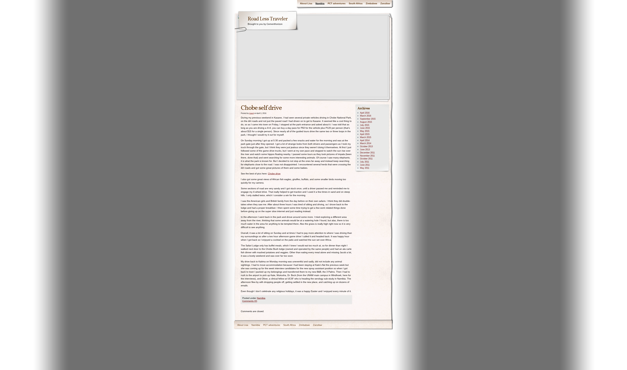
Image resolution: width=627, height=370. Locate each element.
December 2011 (367, 152)
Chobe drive (274, 173)
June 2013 (365, 149)
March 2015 (365, 137)
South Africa (355, 3)
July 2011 (364, 162)
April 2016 (365, 113)
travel (251, 113)
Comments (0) (249, 301)
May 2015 (364, 131)
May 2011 (364, 168)
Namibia (319, 3)
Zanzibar (385, 3)
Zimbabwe (371, 3)
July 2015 (364, 125)
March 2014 (365, 143)
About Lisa (306, 3)
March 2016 (365, 116)
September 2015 (368, 119)
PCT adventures (337, 3)
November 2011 (367, 155)
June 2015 (365, 128)
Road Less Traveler (268, 19)
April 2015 (365, 134)
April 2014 (365, 140)
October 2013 (366, 146)
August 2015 (366, 122)
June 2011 (365, 165)
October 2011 (366, 158)
